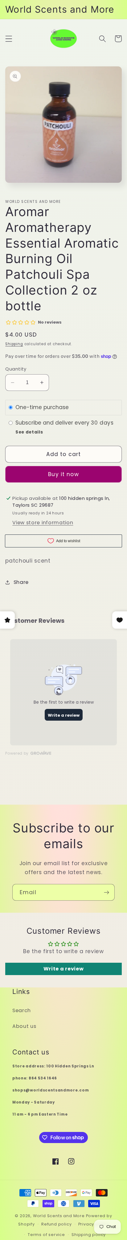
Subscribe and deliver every (53, 422)
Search (21, 1010)
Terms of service (46, 1234)
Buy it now (63, 474)
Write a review (63, 968)
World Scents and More (59, 1215)
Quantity (16, 369)
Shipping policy (89, 1234)
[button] (9, 39)
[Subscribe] (106, 892)
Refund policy (56, 1224)
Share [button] (21, 582)
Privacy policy (93, 1224)
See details (29, 432)
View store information (42, 522)
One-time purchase (42, 407)
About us (24, 1026)
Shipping (14, 343)
